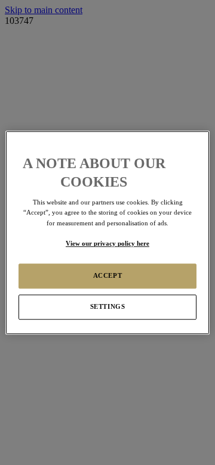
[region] (107, 232)
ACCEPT (107, 275)
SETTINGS (107, 306)
